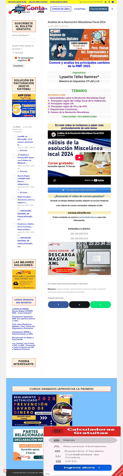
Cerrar (47, 474)
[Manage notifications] (5, 471)
